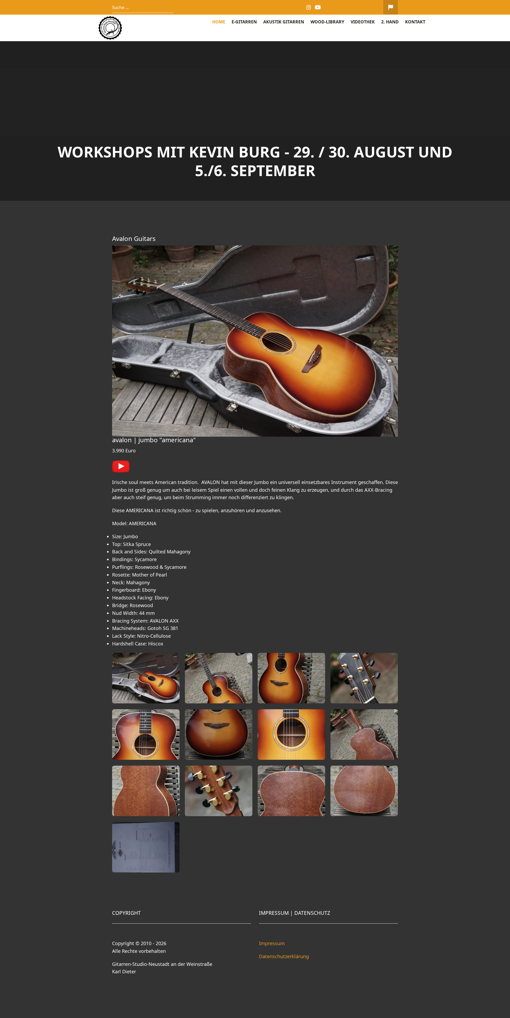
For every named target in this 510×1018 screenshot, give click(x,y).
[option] (255, 121)
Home (218, 22)
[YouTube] (318, 7)
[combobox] (142, 7)
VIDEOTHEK (363, 22)
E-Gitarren (244, 22)
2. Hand (390, 22)
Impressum (272, 943)
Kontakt (415, 22)
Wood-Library (327, 22)
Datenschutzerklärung (284, 956)
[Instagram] (308, 7)
